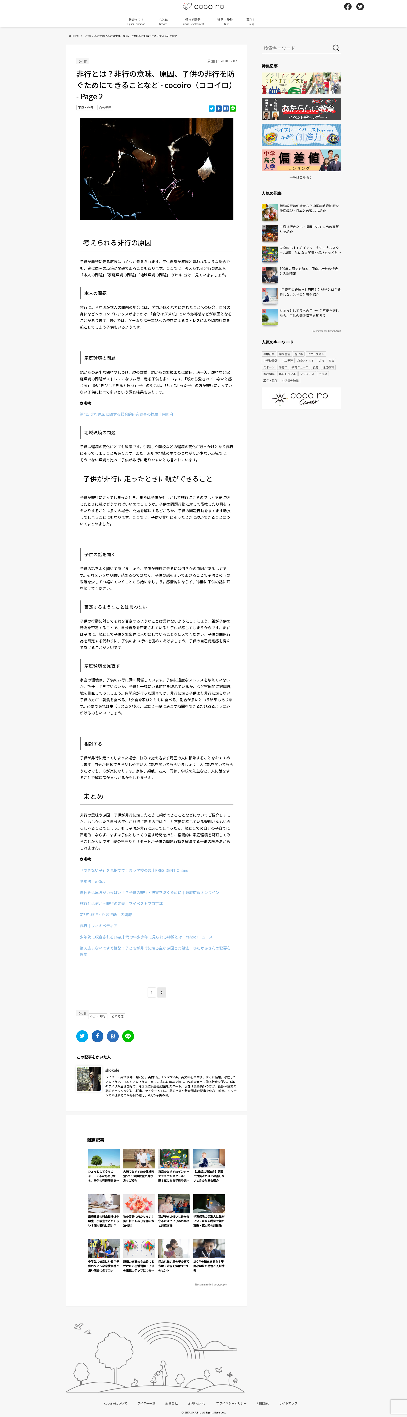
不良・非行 (85, 107)
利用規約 (263, 1403)
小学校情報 (270, 360)
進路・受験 (225, 21)
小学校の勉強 (290, 380)
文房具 (323, 374)
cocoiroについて (115, 1403)
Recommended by (205, 1284)
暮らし (251, 21)
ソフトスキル (315, 354)
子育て (283, 367)
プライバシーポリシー (231, 1403)
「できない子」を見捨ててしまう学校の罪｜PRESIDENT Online (134, 870)
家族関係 (269, 374)
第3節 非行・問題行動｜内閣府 (106, 914)
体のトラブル (287, 374)
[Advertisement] (301, 450)
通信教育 (328, 367)
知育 (331, 360)
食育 (315, 367)
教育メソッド (305, 360)
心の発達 (105, 107)
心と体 (163, 21)
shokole (112, 1070)
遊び (321, 360)
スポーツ (269, 367)
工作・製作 (270, 380)
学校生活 (284, 354)
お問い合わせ (197, 1403)
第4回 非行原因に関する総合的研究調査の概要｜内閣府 (126, 414)
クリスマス (307, 374)
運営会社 (171, 1403)
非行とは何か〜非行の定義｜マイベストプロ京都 (121, 903)
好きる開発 (193, 21)
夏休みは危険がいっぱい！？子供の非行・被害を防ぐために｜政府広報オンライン (149, 892)
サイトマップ (288, 1403)
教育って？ (136, 21)
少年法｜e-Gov (92, 881)
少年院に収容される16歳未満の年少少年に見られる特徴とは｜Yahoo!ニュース (146, 937)
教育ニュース (300, 367)
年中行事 (269, 354)
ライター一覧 (146, 1403)
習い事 (298, 354)
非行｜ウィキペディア (98, 925)
